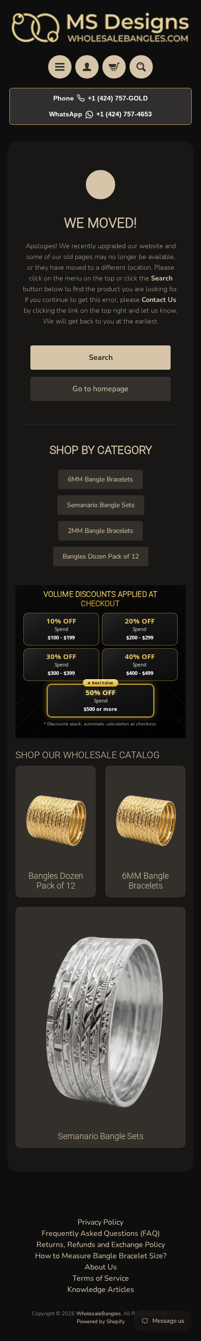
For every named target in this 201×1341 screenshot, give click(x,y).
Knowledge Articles (100, 1289)
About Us (101, 1267)
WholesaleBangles (98, 1313)
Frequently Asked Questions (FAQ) (101, 1233)
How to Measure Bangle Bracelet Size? (100, 1256)
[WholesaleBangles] (100, 27)
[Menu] (60, 67)
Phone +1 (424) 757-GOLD (100, 98)
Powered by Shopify (101, 1321)
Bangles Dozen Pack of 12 (101, 556)
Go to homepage (100, 389)
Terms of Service (100, 1278)
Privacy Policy (100, 1222)
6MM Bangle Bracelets (100, 479)
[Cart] (114, 67)
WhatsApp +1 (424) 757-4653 (100, 114)
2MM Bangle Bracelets (100, 530)
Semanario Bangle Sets (101, 505)
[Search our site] (141, 67)
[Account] (87, 67)
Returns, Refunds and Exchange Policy (100, 1245)
